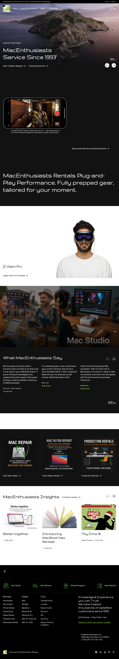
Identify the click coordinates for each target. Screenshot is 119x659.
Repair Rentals (8, 615)
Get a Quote (47, 2)
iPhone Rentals (8, 608)
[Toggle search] (110, 8)
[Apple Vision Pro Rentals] (84, 246)
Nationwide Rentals (10, 622)
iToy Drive (44, 619)
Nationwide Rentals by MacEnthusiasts (89, 148)
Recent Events (46, 608)
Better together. (16, 534)
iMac (24, 600)
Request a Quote (10, 66)
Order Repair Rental (51, 475)
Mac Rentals (8, 604)
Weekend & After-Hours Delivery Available (94, 622)
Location (44, 604)
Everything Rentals (32, 66)
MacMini (25, 604)
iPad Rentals (8, 600)
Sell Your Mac (53, 9)
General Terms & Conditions (47, 623)
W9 (42, 615)
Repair (43, 9)
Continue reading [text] (70, 497)
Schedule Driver (9, 619)
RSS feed (35, 652)
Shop (14, 9)
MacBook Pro (27, 615)
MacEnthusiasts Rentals (28, 9)
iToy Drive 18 (91, 534)
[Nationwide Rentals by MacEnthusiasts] (35, 115)
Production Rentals (90, 475)
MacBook (25, 608)
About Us (44, 611)
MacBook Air (27, 611)
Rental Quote (8, 611)
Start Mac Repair (10, 475)
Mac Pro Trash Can (29, 619)
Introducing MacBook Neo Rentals (53, 537)
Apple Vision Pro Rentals (14, 275)
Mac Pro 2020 (27, 622)
